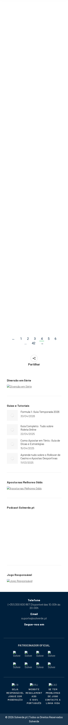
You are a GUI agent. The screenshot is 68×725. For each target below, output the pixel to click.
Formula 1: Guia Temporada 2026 (39, 411)
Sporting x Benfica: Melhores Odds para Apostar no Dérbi (28, 205)
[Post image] (12, 415)
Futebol (41, 131)
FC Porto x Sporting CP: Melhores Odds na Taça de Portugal (33, 122)
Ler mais (17, 71)
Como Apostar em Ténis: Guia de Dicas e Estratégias (40, 442)
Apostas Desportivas (24, 52)
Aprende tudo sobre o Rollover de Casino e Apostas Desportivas (40, 456)
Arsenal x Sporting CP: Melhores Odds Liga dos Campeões (31, 288)
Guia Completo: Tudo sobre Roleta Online (36, 427)
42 (33, 343)
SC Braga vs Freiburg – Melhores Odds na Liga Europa (30, 43)
